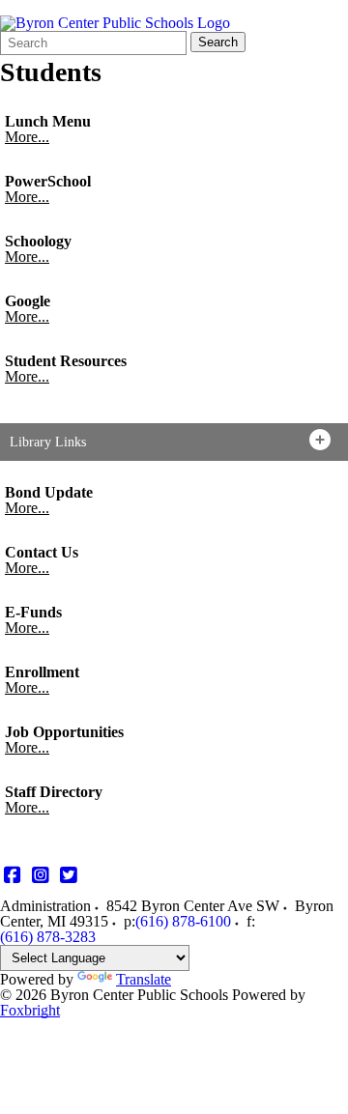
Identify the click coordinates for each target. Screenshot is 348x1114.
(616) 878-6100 (183, 921)
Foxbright (30, 1010)
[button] (174, 442)
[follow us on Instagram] (40, 876)
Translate (143, 979)
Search (218, 42)
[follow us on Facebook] (12, 876)
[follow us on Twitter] (68, 876)
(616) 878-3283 (48, 936)
